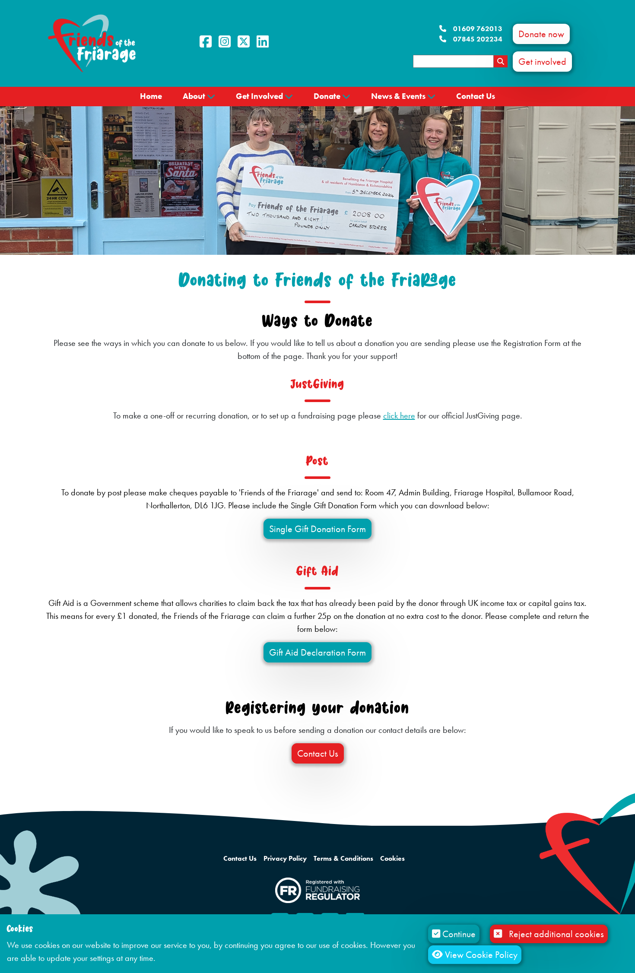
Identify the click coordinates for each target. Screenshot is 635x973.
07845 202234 (477, 39)
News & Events (398, 96)
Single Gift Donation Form (317, 529)
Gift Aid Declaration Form (317, 652)
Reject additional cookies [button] (556, 934)
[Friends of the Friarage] (92, 42)
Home (151, 96)
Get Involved (259, 96)
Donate (327, 96)
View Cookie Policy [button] (480, 954)
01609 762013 (477, 28)
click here (399, 415)
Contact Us (475, 96)
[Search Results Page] (501, 61)
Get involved (542, 61)
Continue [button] (458, 934)
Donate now (541, 34)
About (194, 96)
